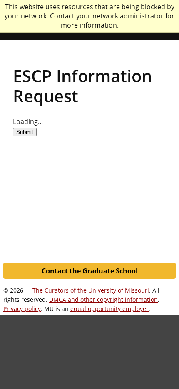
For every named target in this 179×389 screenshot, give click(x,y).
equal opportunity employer (109, 309)
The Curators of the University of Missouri (90, 290)
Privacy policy (22, 309)
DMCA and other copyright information (103, 299)
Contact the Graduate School (90, 270)
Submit (24, 132)
